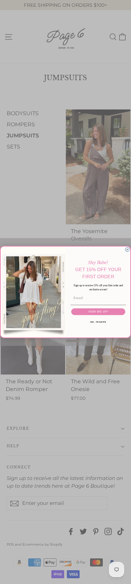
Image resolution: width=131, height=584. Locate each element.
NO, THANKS (98, 322)
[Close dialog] (127, 250)
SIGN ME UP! (98, 311)
